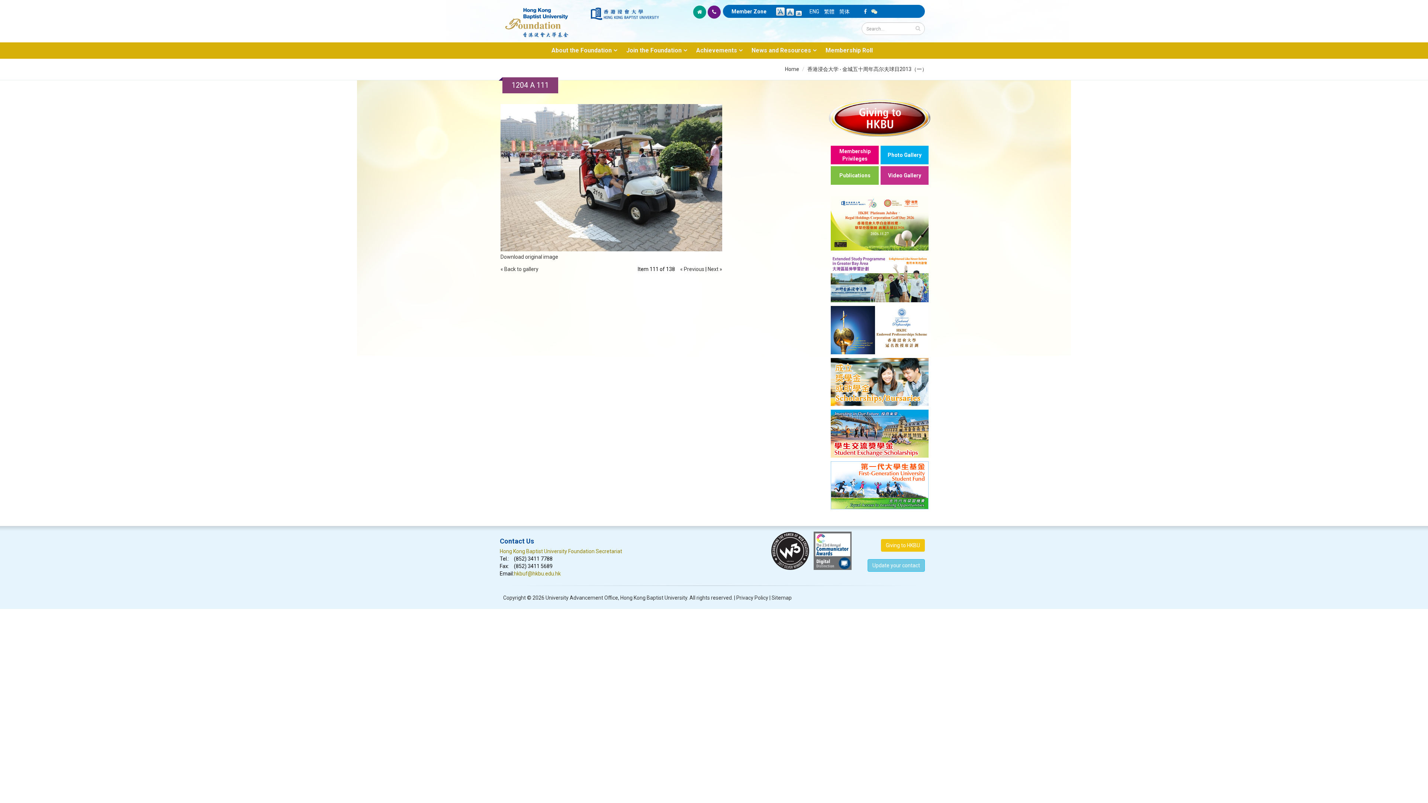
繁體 (829, 11)
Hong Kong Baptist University (653, 598)
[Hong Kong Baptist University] (625, 13)
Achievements (716, 50)
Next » (715, 269)
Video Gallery (904, 175)
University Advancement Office (582, 598)
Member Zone (748, 11)
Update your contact (896, 565)
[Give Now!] (879, 117)
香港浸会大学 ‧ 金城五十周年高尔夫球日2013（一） (867, 69)
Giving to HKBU (903, 545)
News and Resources (781, 50)
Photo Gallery (905, 155)
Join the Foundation (654, 50)
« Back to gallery (519, 269)
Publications (855, 175)
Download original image (529, 257)
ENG (814, 11)
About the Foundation (581, 50)
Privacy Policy (752, 598)
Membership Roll (849, 50)
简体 (844, 11)
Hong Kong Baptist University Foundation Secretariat (561, 551)
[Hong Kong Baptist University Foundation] (544, 18)
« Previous (692, 269)
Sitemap (782, 598)
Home (792, 69)
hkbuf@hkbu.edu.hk (537, 574)
